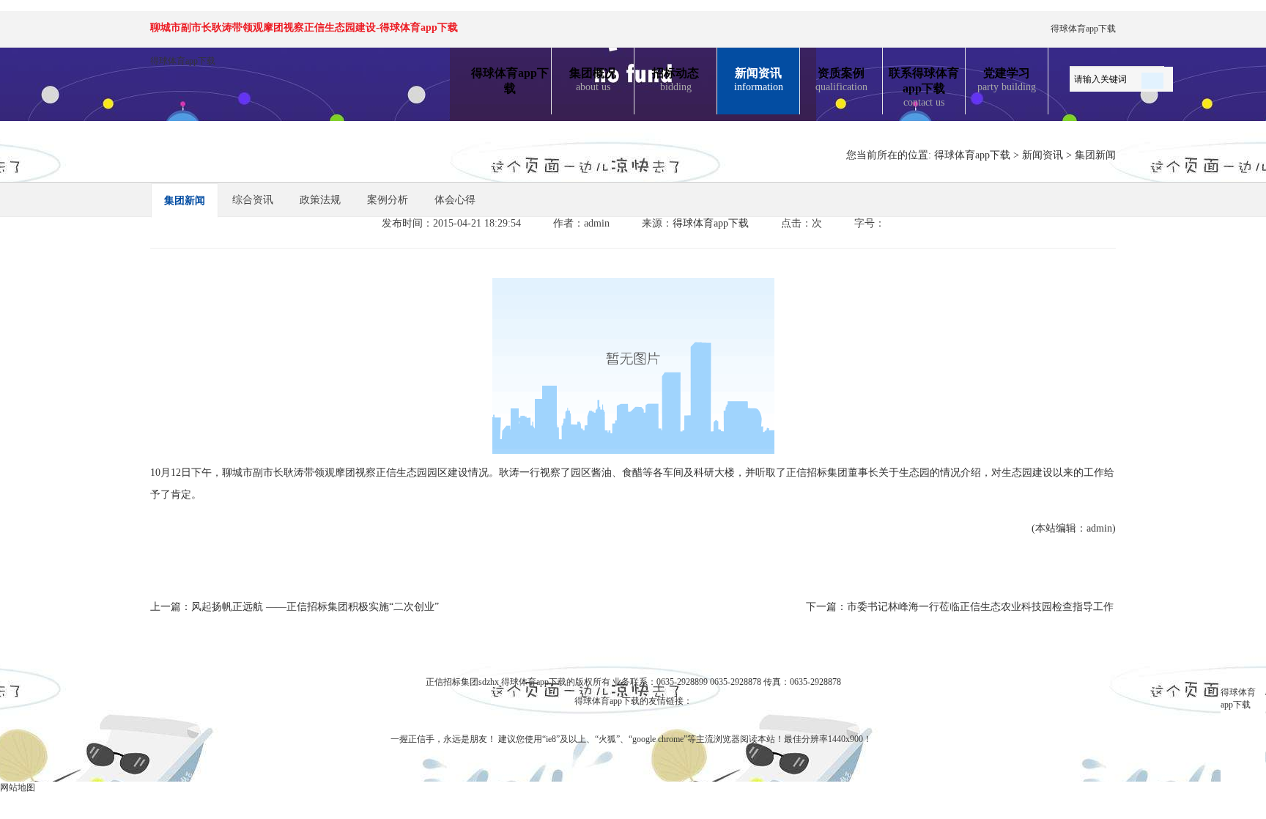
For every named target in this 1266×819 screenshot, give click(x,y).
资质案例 (841, 79)
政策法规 (320, 199)
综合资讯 (252, 199)
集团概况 (592, 79)
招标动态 (675, 79)
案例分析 (387, 199)
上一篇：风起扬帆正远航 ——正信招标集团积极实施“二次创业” (294, 606)
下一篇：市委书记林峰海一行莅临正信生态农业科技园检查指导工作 (960, 606)
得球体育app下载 (1083, 28)
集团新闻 (1095, 155)
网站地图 (17, 787)
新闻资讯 (758, 79)
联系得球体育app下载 (924, 87)
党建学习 (1006, 79)
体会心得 (454, 199)
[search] (1152, 78)
